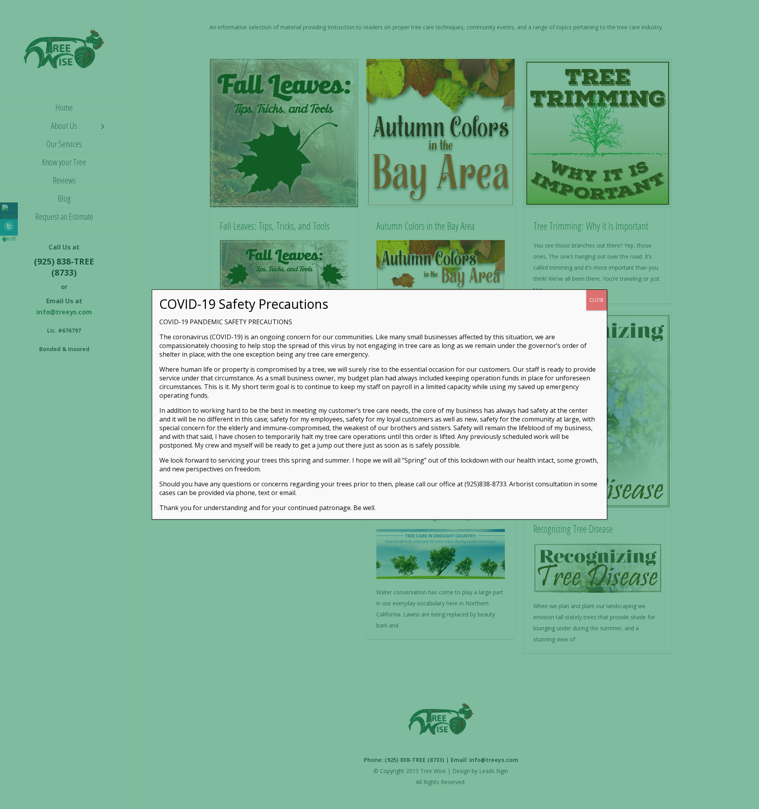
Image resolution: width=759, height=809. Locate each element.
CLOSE (596, 300)
